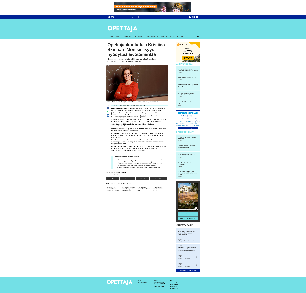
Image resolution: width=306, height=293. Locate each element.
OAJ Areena (120, 17)
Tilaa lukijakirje (152, 17)
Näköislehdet (139, 36)
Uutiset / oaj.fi (184, 225)
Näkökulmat (127, 36)
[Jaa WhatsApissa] (108, 113)
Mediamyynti (173, 282)
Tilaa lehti (142, 17)
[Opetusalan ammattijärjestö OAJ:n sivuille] (111, 17)
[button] (112, 178)
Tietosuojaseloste (159, 286)
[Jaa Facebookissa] (108, 109)
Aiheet (118, 36)
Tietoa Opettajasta (152, 36)
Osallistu (164, 36)
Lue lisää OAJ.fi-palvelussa (188, 270)
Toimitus (172, 280)
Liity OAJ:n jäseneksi (131, 17)
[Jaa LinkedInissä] (108, 116)
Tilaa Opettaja (174, 284)
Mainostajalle (174, 36)
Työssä (110, 36)
